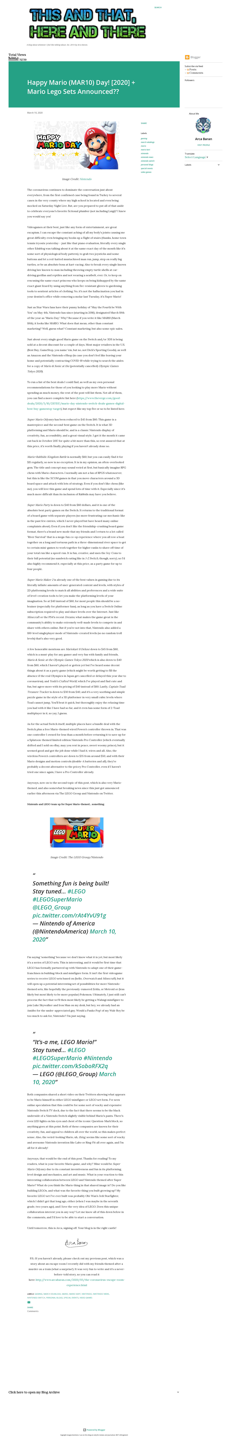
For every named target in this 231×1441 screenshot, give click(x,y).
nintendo (144, 153)
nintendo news (147, 157)
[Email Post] (28, 1303)
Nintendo (85, 179)
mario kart (145, 149)
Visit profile (203, 145)
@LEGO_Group (52, 907)
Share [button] (144, 123)
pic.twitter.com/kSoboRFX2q (70, 1066)
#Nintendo (98, 1058)
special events (147, 168)
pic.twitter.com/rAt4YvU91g (69, 915)
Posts (192, 69)
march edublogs (147, 142)
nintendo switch (147, 161)
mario (143, 146)
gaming (144, 138)
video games (146, 172)
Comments (196, 72)
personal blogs (147, 164)
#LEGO (77, 891)
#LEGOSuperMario (57, 899)
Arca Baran (203, 139)
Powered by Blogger (95, 1430)
